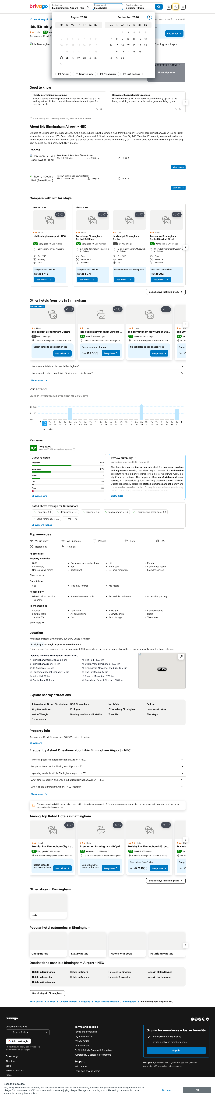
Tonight (65, 74)
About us (10, 1061)
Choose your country (16, 1026)
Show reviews (39, 496)
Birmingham (129, 1001)
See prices (172, 33)
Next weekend (133, 74)
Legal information (83, 1036)
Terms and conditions (85, 1031)
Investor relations (15, 1070)
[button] (71, 6)
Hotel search (36, 1001)
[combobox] (71, 7)
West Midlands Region (107, 1001)
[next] (150, 17)
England (85, 1001)
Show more (37, 380)
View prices (178, 167)
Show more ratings (42, 524)
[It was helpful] (97, 109)
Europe (51, 1001)
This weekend (110, 74)
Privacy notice (81, 1040)
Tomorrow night (86, 74)
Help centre (80, 1066)
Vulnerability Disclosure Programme (92, 1054)
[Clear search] (88, 7)
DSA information (82, 1045)
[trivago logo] (39, 6)
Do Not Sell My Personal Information (93, 1050)
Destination (57, 5)
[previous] (40, 422)
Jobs (8, 1065)
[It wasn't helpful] (101, 109)
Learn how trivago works (87, 1071)
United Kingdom (68, 1001)
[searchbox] (71, 8)
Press (8, 1075)
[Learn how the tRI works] (74, 449)
